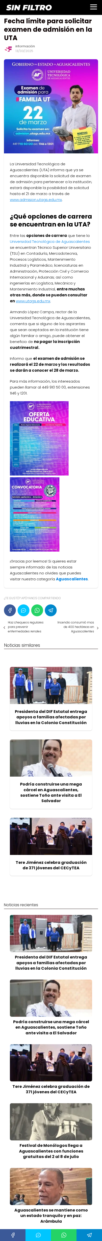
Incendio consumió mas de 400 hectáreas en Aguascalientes (75, 626)
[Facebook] (10, 610)
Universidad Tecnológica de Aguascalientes (50, 241)
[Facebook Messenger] (23, 610)
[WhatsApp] (37, 610)
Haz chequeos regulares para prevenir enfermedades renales (26, 626)
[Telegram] (51, 610)
